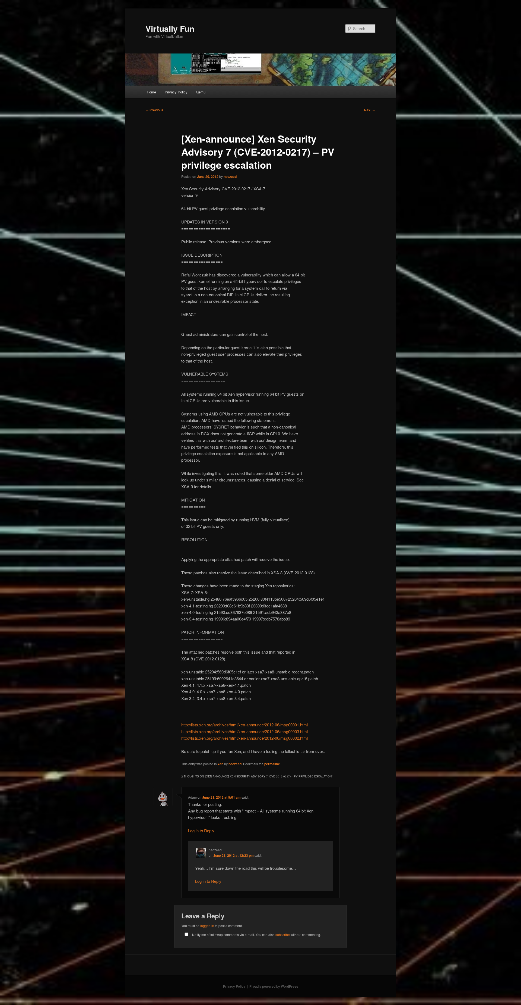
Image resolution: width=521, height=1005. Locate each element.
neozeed (230, 176)
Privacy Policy (176, 91)
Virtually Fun (169, 28)
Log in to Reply (201, 830)
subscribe (282, 934)
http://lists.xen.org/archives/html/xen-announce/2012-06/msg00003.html (244, 731)
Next (370, 110)
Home (151, 91)
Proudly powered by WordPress (273, 986)
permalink (272, 763)
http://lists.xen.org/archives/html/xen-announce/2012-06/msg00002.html (244, 738)
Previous (154, 110)
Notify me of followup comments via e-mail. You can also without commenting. (256, 934)
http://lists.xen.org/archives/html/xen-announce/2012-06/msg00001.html (244, 724)
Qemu (200, 91)
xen (220, 763)
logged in (207, 925)
